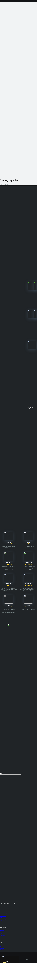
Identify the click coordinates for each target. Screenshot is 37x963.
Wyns (8, 605)
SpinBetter (28, 562)
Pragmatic (2, 935)
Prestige (9, 542)
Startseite (5, 961)
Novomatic (3, 932)
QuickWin (28, 584)
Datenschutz (25, 959)
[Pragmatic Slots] (9, 958)
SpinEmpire (8, 562)
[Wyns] (8, 603)
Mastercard (3, 916)
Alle (1, 945)
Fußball (2, 946)
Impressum (25, 957)
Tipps (1, 949)
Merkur (2, 930)
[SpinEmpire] (32, 318)
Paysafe (2, 920)
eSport (2, 948)
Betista (8, 584)
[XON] (28, 603)
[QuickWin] (28, 581)
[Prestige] (32, 289)
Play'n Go (2, 933)
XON (28, 605)
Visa (1, 917)
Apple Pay (3, 919)
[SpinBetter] (28, 560)
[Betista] (32, 348)
